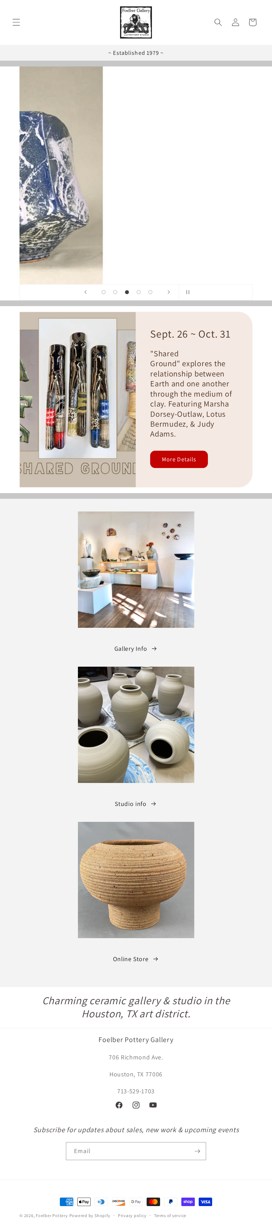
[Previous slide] (85, 292)
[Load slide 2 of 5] (115, 292)
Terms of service (170, 1215)
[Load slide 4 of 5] (138, 292)
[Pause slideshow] (186, 292)
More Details (179, 459)
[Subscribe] (197, 1151)
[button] (16, 22)
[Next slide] (168, 292)
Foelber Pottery (52, 1215)
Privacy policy (132, 1215)
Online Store (131, 959)
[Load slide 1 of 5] (103, 292)
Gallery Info (130, 648)
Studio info (130, 804)
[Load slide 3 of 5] (127, 292)
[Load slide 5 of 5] (150, 292)
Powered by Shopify (89, 1215)
